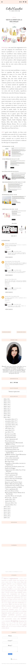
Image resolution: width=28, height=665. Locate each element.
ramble (4, 616)
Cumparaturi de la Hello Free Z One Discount (15, 470)
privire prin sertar (13, 613)
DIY (25, 590)
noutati (8, 606)
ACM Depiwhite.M (10, 437)
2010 (5, 516)
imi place (4, 601)
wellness (19, 626)
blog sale (23, 582)
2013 (5, 510)
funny (19, 595)
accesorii (4, 580)
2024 (5, 403)
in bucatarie (14, 601)
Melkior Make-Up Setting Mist (13, 484)
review (23, 618)
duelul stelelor (10, 592)
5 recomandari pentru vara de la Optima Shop (14, 451)
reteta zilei (16, 618)
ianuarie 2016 (9, 505)
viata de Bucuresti (13, 626)
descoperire (8, 590)
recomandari (8, 618)
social (7, 623)
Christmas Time (21, 585)
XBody (7, 628)
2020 (5, 410)
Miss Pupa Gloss (9, 461)
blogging (4, 584)
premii (16, 611)
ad (7, 580)
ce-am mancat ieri (11, 585)
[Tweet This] (14, 236)
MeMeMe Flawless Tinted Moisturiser (15, 454)
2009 (5, 517)
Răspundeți (7, 247)
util (7, 626)
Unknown (7, 243)
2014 (5, 508)
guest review (5, 599)
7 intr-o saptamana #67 (11, 475)
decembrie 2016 (10, 419)
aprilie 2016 (8, 499)
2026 (5, 399)
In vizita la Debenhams (11, 459)
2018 (5, 414)
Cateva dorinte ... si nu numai (13, 476)
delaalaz (3, 590)
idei (25, 599)
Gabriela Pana (8, 296)
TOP (21, 624)
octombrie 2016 (9, 423)
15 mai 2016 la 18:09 (17, 251)
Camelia (9, 251)
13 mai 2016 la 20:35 (16, 261)
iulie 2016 (8, 428)
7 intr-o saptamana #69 (11, 439)
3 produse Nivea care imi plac (13, 496)
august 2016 (8, 426)
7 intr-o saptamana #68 (11, 456)
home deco (21, 599)
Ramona (6, 279)
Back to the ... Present (11, 497)
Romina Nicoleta (8, 261)
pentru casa (18, 609)
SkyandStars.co (22, 663)
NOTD (4, 606)
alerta (14, 580)
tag (7, 624)
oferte (14, 17)
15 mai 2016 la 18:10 (17, 270)
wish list (24, 626)
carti (3, 585)
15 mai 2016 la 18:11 (17, 304)
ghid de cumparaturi (8, 597)
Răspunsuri (8, 249)
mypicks (24, 604)
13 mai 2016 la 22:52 (15, 296)
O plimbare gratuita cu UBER (13, 487)
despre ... (14, 590)
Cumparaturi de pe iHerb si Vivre (14, 485)
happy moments (13, 599)
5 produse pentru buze (11, 473)
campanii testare (21, 584)
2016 (5, 417)
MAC (10, 604)
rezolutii (3, 621)
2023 (5, 404)
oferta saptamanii (17, 606)
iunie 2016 (8, 430)
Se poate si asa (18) (10, 434)
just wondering (19, 602)
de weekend (15, 589)
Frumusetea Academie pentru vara (14, 466)
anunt (6, 582)
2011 (5, 514)
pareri (24, 607)
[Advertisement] (14, 559)
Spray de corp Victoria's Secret (13, 482)
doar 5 (3, 592)
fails (19, 594)
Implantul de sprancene (11, 447)
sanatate (8, 621)
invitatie (6, 602)
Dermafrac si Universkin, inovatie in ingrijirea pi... (15, 464)
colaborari (4, 587)
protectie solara (21, 615)
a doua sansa (22, 578)
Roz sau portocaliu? (10, 435)
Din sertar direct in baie (11, 491)
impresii (9, 601)
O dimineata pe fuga (11, 480)
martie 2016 (8, 501)
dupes (15, 592)
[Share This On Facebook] (12, 236)
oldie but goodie (6, 607)
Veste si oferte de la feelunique (13, 478)
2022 (5, 406)
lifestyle (7, 604)
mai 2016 (8, 432)
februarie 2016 (9, 503)
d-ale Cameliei (17, 587)
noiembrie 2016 (9, 421)
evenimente (13, 594)
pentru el (24, 609)
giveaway (17, 597)
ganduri (23, 596)
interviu (19, 601)
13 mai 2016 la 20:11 (13, 243)
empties (20, 592)
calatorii (9, 584)
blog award (17, 582)
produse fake (22, 613)
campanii (14, 583)
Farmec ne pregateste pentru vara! (14, 446)
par (21, 608)
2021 (5, 408)
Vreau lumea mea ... (10, 441)
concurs (10, 587)
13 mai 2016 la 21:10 (12, 279)
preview (20, 611)
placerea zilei (5, 611)
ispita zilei (11, 602)
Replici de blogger (10, 468)
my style (20, 604)
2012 (5, 512)
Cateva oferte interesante (12, 458)
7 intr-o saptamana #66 (11, 489)
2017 (5, 415)
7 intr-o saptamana (10, 578)
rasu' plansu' (14, 616)
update (4, 626)
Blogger (20, 571)
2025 (5, 401)
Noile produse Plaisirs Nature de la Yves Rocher (15, 493)
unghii (24, 624)
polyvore (11, 611)
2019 (5, 412)
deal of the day (22, 589)
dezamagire (20, 590)
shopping (14, 620)
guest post (23, 597)
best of (11, 582)
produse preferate (8, 615)
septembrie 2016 (10, 424)
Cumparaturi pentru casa (12, 449)
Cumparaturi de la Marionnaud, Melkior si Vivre (14, 443)
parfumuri (5, 609)
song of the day (13, 623)
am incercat (20, 580)
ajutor (10, 580)
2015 (5, 506)
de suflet (9, 589)
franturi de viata (11, 596)
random (9, 616)
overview (15, 608)
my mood (15, 604)
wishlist (3, 628)
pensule (11, 609)
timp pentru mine (14, 624)
